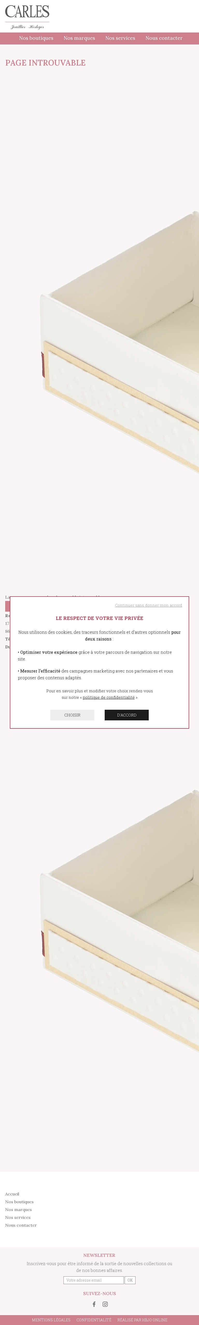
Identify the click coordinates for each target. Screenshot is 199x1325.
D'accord (127, 715)
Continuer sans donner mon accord (148, 605)
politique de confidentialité (109, 697)
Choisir (72, 715)
